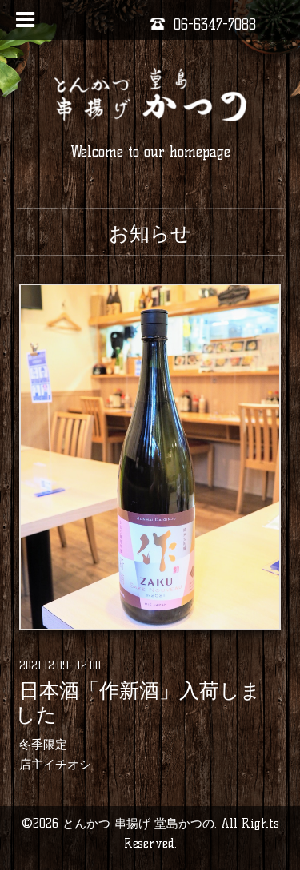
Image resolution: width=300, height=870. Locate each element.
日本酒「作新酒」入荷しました (138, 702)
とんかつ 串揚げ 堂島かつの (138, 823)
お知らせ (150, 233)
